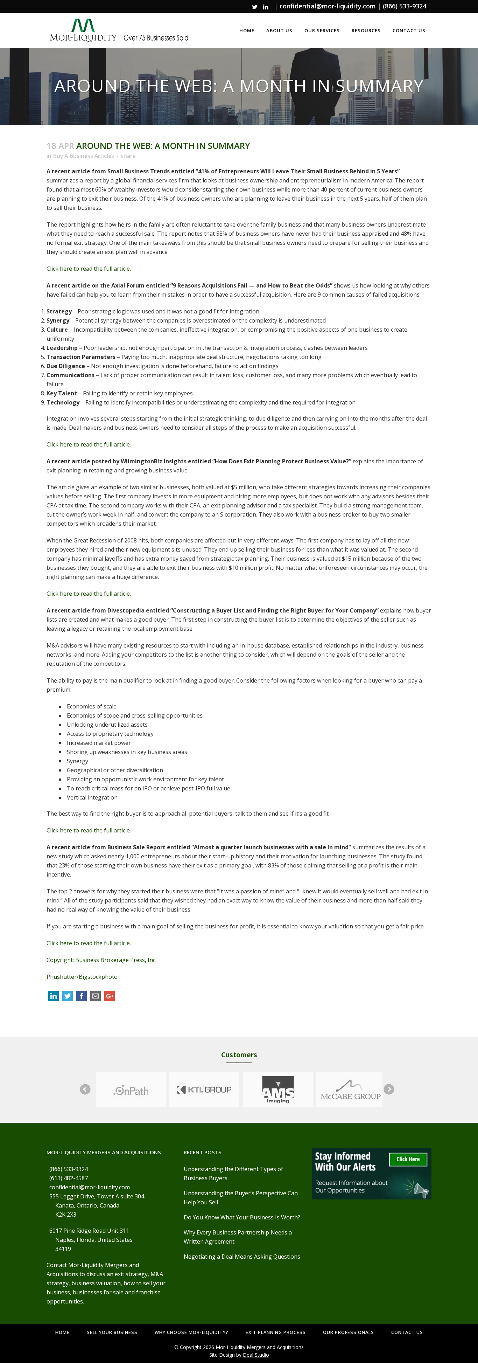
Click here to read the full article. (89, 268)
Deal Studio (256, 1354)
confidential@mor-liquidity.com (328, 6)
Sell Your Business (112, 1332)
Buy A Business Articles (83, 156)
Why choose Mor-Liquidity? (192, 1332)
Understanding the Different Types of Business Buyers (233, 1173)
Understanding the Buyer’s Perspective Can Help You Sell (241, 1197)
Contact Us (407, 1332)
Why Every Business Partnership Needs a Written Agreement (238, 1237)
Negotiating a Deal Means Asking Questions (242, 1256)
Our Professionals (348, 1332)
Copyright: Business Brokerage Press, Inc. (101, 960)
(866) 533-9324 (404, 6)
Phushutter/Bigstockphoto (82, 977)
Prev (85, 1089)
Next (389, 1089)
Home (62, 1332)
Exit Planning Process (276, 1332)
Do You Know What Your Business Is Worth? (242, 1217)
